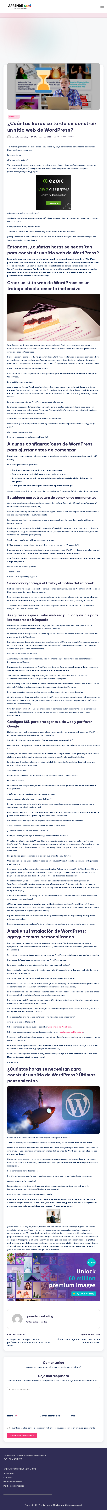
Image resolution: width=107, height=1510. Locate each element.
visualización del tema (69, 1032)
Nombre (12, 1416)
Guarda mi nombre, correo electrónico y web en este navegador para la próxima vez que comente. (53, 1428)
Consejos (14, 117)
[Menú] (101, 6)
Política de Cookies (12, 1481)
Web (73, 1416)
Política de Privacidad (13, 1486)
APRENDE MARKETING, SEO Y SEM (19, 1469)
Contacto (8, 1477)
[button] (36, 1322)
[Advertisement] (53, 38)
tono (81, 1032)
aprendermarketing (39, 1316)
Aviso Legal (8, 1473)
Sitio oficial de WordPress (59, 1027)
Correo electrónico (51, 1416)
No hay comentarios (65, 137)
